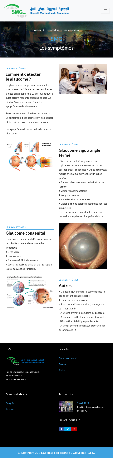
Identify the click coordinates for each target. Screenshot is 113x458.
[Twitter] (67, 429)
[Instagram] (74, 429)
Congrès (10, 403)
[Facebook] (61, 429)
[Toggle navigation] (105, 11)
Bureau (62, 364)
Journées (10, 409)
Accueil (37, 30)
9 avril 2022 (83, 403)
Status (62, 370)
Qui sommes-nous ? (68, 358)
